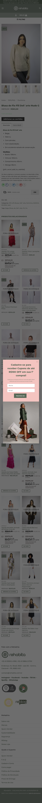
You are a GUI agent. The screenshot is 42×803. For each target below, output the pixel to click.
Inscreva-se (20, 396)
